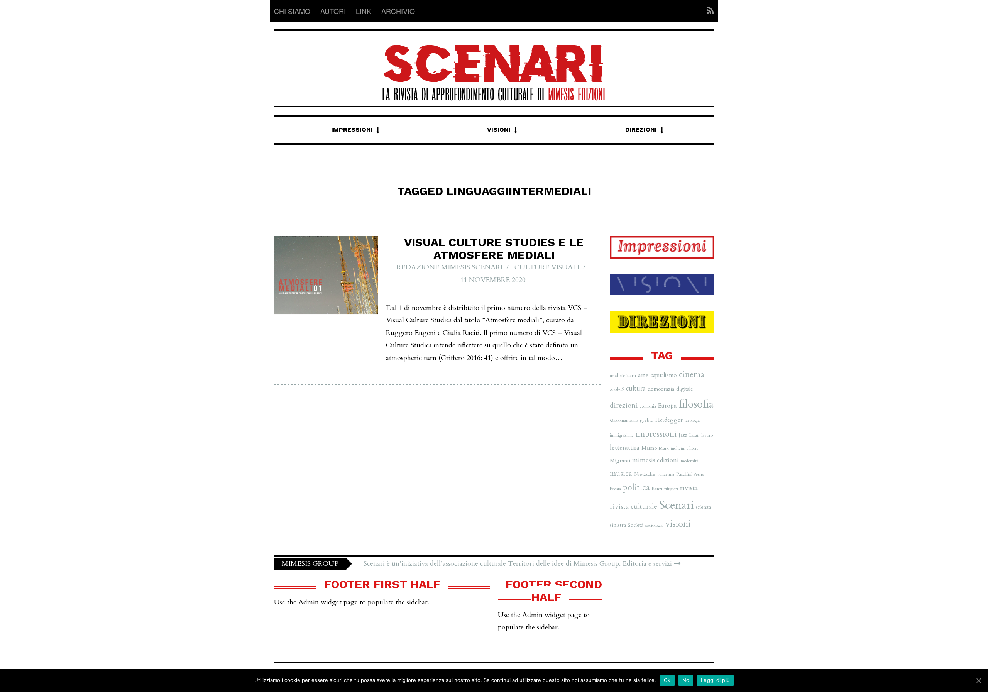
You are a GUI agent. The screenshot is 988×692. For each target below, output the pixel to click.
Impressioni (352, 129)
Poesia (615, 489)
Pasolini (684, 474)
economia (648, 406)
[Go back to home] (494, 65)
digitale (684, 389)
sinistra (618, 525)
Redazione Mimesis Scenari (449, 267)
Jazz (682, 434)
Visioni (499, 129)
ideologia (692, 420)
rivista (689, 488)
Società (635, 525)
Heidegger (669, 420)
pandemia (665, 474)
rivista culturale (633, 506)
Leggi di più (715, 680)
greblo (646, 420)
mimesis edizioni (655, 460)
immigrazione (622, 435)
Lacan (694, 435)
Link (363, 11)
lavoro (707, 435)
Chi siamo (292, 11)
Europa (667, 405)
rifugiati (671, 489)
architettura (623, 375)
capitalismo (663, 375)
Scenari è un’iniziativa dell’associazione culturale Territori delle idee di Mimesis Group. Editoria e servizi (519, 563)
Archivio (398, 11)
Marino (649, 448)
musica (621, 473)
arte (643, 375)
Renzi (657, 489)
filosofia (696, 404)
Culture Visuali (546, 267)
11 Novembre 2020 (493, 280)
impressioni (656, 434)
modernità (690, 461)
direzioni (624, 405)
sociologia (654, 525)
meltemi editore (685, 448)
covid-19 (617, 389)
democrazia (661, 389)
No (686, 680)
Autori (333, 11)
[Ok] (978, 680)
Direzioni (641, 129)
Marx (664, 448)
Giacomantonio (624, 420)
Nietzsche (644, 474)
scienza (703, 507)
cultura (636, 388)
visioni (677, 524)
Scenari (676, 505)
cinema (691, 374)
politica (636, 487)
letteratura (624, 447)
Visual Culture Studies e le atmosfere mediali (494, 248)
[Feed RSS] (708, 11)
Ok (667, 680)
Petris (699, 474)
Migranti (620, 460)
